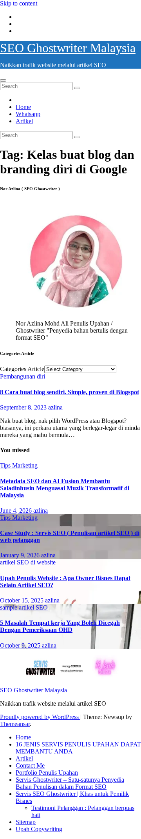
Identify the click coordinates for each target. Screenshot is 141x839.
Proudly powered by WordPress (40, 716)
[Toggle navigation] (3, 80)
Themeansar (15, 724)
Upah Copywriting (39, 829)
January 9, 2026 (20, 555)
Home (23, 107)
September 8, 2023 (24, 407)
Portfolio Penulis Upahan (47, 772)
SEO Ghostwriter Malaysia (68, 48)
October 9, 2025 (21, 645)
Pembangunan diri (22, 376)
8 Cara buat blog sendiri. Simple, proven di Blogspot (69, 392)
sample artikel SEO (24, 607)
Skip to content (18, 3)
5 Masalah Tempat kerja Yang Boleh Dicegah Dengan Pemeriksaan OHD (60, 626)
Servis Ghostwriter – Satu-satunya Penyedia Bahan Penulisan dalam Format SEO (70, 783)
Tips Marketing (19, 465)
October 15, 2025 (22, 600)
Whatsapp (28, 114)
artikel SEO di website (28, 562)
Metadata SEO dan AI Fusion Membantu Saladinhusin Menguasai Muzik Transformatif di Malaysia (64, 488)
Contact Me (30, 765)
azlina (55, 407)
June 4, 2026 (16, 510)
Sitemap (26, 822)
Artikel (24, 121)
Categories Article (22, 369)
